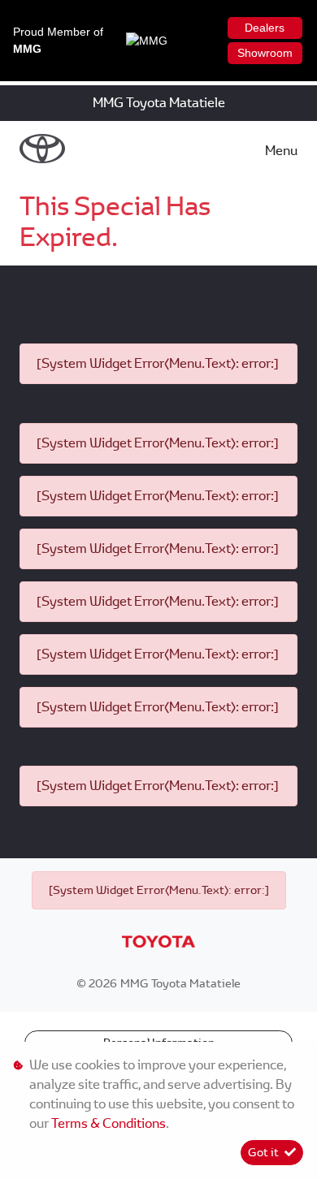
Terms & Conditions (108, 1123)
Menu (281, 150)
